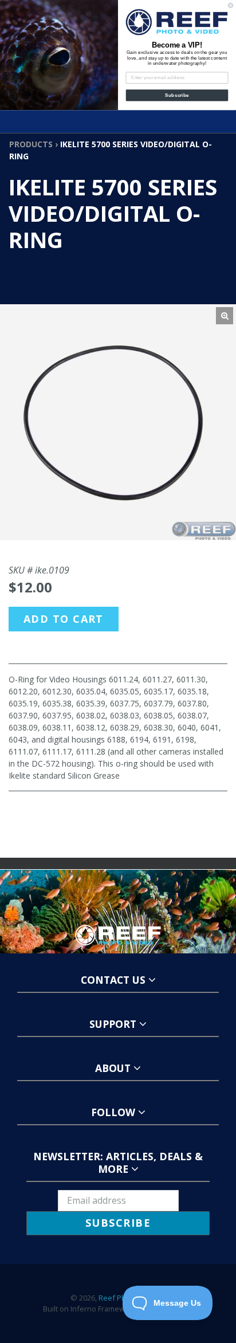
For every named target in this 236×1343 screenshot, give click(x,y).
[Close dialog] (230, 5)
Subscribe (176, 95)
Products (31, 144)
